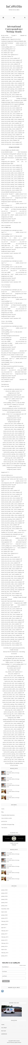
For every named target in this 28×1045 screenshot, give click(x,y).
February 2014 (4, 943)
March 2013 (4, 949)
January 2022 (4, 902)
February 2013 (4, 952)
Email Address (5, 967)
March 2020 (4, 912)
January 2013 (4, 955)
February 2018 (4, 921)
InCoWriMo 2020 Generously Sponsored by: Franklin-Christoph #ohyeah (14, 838)
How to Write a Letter (6, 818)
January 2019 (4, 918)
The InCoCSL (4, 827)
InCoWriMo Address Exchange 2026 (13, 773)
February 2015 (4, 937)
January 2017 (4, 933)
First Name (4, 971)
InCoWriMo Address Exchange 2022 (13, 798)
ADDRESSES (4, 1034)
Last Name (4, 976)
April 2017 (3, 927)
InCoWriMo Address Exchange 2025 (13, 779)
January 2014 (4, 946)
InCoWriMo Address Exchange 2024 (13, 786)
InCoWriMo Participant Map (7, 824)
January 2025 (4, 893)
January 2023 (4, 899)
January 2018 (4, 924)
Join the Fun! (4, 821)
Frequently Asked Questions (8, 815)
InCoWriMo (14, 6)
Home (2, 808)
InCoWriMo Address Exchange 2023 (13, 792)
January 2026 (4, 890)
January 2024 (4, 896)
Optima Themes (18, 1042)
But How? (3, 1030)
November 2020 (5, 908)
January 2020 (4, 915)
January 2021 (4, 905)
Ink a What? (4, 1027)
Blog (2, 812)
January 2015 (4, 940)
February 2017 (4, 930)
